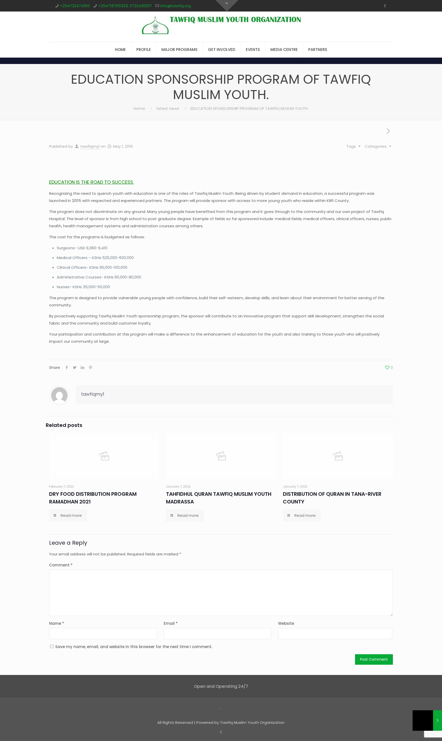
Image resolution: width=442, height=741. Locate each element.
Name (56, 623)
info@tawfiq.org (175, 5)
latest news (168, 108)
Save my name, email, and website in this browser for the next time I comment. (133, 646)
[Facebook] (385, 5)
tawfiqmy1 (90, 146)
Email (171, 623)
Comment (61, 565)
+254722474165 (75, 5)
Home (139, 108)
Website (286, 623)
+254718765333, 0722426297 (125, 5)
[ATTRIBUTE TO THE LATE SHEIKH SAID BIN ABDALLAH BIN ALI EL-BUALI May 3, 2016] (427, 720)
